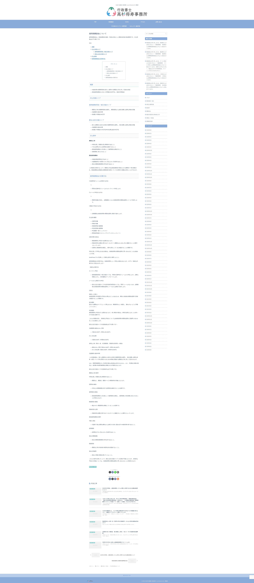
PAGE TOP (127, 575)
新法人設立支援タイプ (101, 54)
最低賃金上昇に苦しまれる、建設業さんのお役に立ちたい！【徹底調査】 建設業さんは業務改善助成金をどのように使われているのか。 (156, 54)
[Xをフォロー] (112, 479)
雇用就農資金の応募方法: (98, 58)
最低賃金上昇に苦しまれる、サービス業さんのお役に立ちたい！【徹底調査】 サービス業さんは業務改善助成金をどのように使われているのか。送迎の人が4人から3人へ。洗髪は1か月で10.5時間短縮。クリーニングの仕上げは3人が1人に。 (156, 65)
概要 (93, 47)
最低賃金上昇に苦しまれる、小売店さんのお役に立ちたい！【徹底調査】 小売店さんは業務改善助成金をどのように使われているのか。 (156, 76)
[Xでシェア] (110, 472)
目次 (112, 64)
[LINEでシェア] (115, 472)
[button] (118, 472)
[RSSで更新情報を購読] (118, 479)
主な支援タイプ (96, 49)
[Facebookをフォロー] (115, 479)
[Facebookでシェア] (112, 472)
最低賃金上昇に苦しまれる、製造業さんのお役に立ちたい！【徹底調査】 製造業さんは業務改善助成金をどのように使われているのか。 (156, 45)
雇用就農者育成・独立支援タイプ (104, 51)
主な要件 (94, 56)
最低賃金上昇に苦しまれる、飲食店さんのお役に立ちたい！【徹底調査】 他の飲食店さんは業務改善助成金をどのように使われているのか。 (156, 86)
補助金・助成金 (93, 466)
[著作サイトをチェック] (110, 479)
